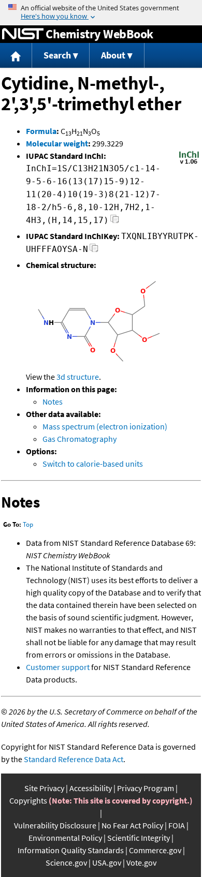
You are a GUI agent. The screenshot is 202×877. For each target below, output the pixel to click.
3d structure (77, 376)
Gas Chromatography (79, 439)
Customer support (58, 667)
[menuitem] (16, 55)
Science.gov (66, 862)
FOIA (176, 825)
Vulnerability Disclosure (55, 825)
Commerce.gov (155, 850)
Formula (41, 131)
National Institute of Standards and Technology (23, 34)
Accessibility (90, 788)
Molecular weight (57, 143)
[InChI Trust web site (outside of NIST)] (189, 163)
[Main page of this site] (16, 55)
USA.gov (106, 862)
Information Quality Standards (71, 850)
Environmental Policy (65, 838)
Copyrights (28, 800)
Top (28, 524)
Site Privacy (44, 788)
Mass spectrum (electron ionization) (104, 426)
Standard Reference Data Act (73, 759)
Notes (52, 401)
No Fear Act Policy (132, 825)
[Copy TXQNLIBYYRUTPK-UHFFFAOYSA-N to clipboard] (94, 251)
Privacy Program (145, 788)
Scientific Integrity (138, 838)
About (113, 55)
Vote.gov (141, 862)
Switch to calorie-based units (92, 463)
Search (57, 55)
